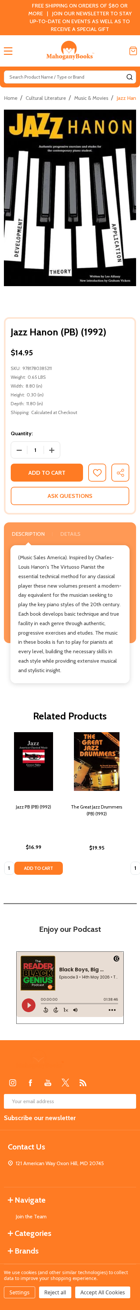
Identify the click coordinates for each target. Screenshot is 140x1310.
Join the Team (31, 1216)
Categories (33, 1233)
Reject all (55, 1292)
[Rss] (83, 1082)
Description (28, 534)
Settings (19, 1292)
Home (11, 98)
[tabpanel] (33, 805)
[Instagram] (12, 1082)
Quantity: (22, 433)
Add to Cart (46, 472)
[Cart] (133, 51)
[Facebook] (30, 1082)
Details (70, 534)
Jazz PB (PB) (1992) (33, 807)
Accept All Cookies (102, 1292)
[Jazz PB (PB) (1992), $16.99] (33, 761)
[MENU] (8, 51)
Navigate (30, 1200)
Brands (27, 1251)
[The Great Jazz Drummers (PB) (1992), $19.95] (96, 761)
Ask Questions (70, 496)
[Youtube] (48, 1082)
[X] (65, 1082)
